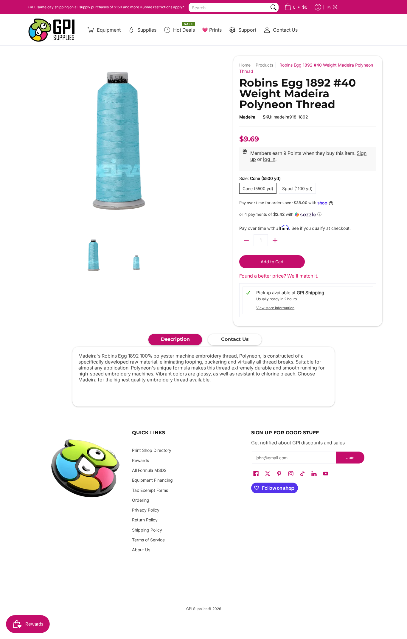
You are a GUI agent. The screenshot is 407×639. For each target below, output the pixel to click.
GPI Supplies (196, 608)
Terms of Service (148, 539)
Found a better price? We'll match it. (278, 276)
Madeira (247, 116)
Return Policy (145, 519)
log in (269, 159)
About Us (141, 549)
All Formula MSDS (149, 470)
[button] (307, 214)
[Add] (275, 240)
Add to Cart (272, 261)
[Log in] (318, 7)
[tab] (175, 339)
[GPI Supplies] (53, 29)
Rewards (140, 460)
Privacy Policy (145, 509)
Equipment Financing (152, 480)
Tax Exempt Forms (150, 490)
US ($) (332, 7)
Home (245, 64)
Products (264, 64)
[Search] (273, 7)
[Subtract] (246, 240)
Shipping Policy (147, 529)
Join (350, 457)
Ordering (140, 500)
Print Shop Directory (151, 450)
